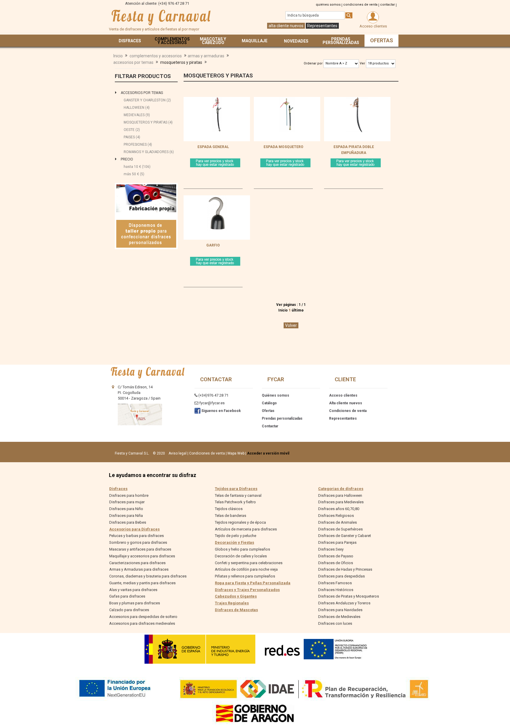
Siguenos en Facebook (220, 411)
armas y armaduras (206, 55)
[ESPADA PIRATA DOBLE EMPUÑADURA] (357, 100)
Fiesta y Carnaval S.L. (132, 453)
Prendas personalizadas (282, 418)
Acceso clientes (343, 395)
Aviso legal (178, 453)
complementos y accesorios (156, 55)
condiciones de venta (360, 5)
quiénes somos (328, 5)
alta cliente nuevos (286, 25)
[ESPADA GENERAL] (217, 100)
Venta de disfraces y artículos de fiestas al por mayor (160, 17)
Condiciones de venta (348, 411)
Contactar (270, 426)
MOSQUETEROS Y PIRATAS (218, 75)
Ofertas (268, 411)
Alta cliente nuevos (345, 403)
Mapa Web (236, 453)
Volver (291, 325)
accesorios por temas (133, 62)
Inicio (118, 55)
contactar (387, 5)
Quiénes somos (275, 395)
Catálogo (269, 403)
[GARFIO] (217, 198)
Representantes (322, 25)
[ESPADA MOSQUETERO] (287, 100)
